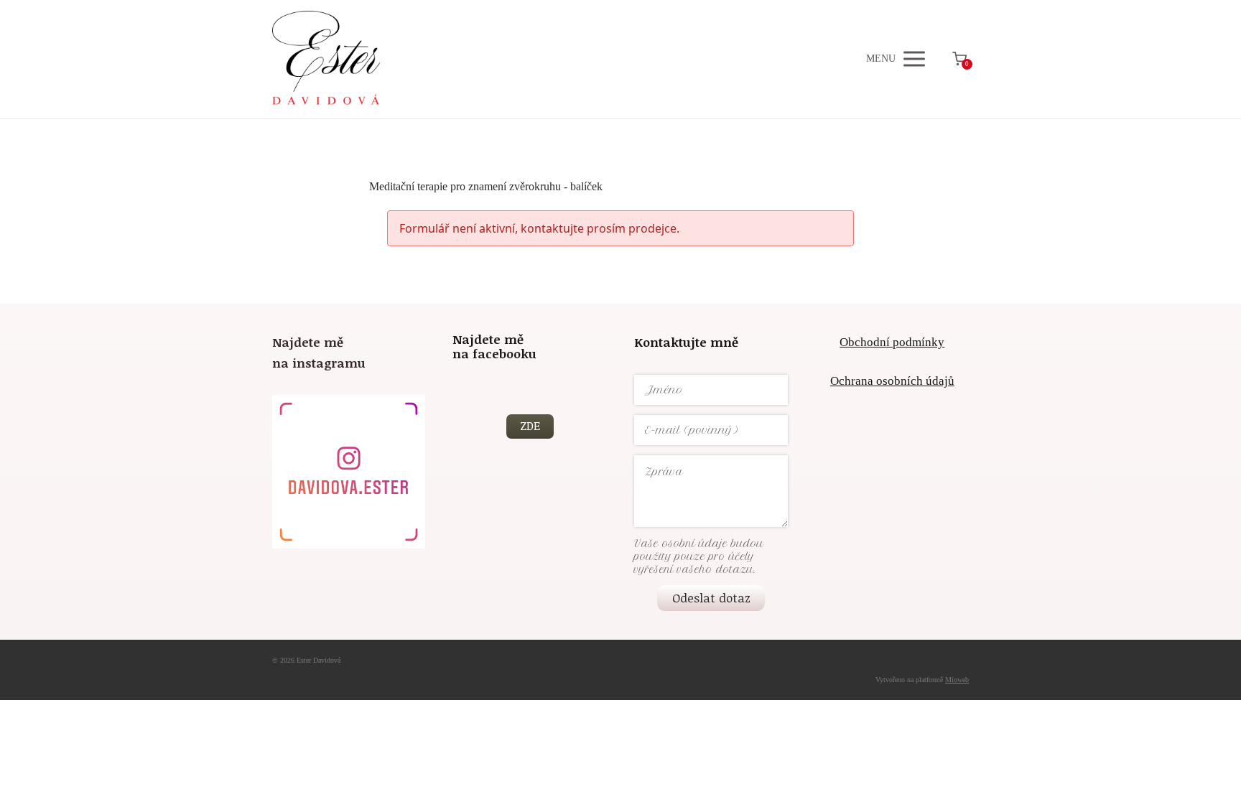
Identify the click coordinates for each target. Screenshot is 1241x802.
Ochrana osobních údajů (892, 381)
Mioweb (957, 680)
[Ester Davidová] (326, 59)
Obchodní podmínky (892, 342)
